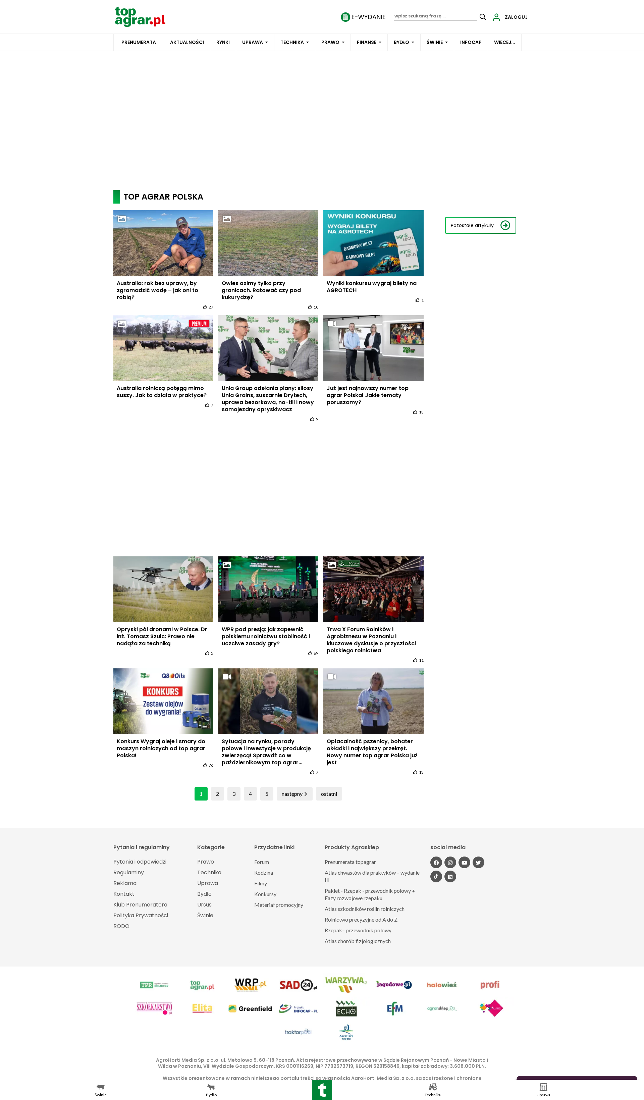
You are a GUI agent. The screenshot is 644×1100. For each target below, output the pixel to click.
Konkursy (265, 894)
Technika (292, 42)
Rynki (223, 42)
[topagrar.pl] (140, 16)
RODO (121, 926)
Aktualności (187, 42)
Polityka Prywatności (140, 915)
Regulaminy (128, 872)
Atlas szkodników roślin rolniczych (365, 908)
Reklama (125, 883)
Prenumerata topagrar (350, 862)
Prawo (330, 42)
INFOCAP (471, 42)
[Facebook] (436, 862)
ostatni (329, 793)
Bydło (401, 42)
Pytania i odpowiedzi (139, 862)
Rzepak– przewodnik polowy (358, 930)
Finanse (366, 42)
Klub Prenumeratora (140, 905)
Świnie (435, 42)
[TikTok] (436, 876)
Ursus (204, 905)
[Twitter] (478, 862)
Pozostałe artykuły (472, 225)
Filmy (260, 883)
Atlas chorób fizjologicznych (358, 941)
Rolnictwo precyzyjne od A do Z (361, 919)
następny (292, 793)
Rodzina (263, 872)
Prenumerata (138, 42)
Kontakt (124, 894)
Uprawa (252, 42)
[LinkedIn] (450, 876)
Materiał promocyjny (278, 904)
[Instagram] (450, 862)
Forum (261, 862)
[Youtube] (464, 862)
